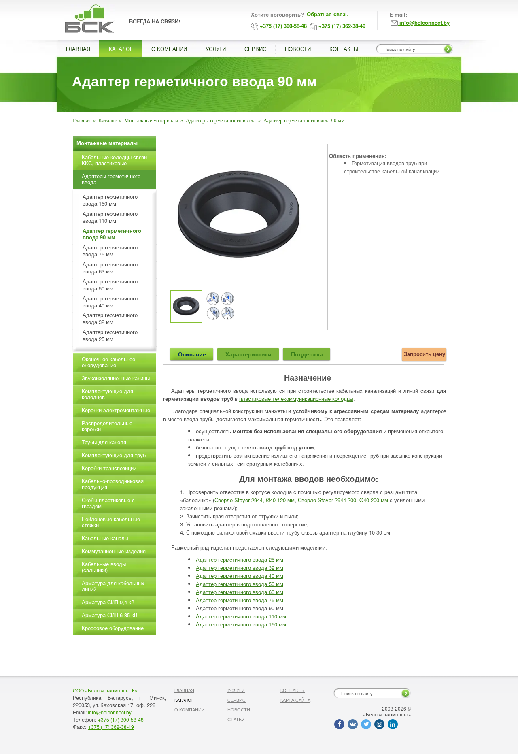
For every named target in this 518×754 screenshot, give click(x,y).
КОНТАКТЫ (344, 49)
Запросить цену (424, 354)
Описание (192, 354)
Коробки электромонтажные (116, 410)
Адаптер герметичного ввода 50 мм (239, 584)
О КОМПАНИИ (169, 49)
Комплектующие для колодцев (107, 394)
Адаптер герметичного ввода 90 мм (112, 234)
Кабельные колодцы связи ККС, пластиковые (114, 160)
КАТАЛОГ (121, 49)
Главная (82, 120)
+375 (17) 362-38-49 (111, 726)
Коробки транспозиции (109, 468)
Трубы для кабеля (104, 442)
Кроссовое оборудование (113, 628)
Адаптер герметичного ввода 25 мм (239, 559)
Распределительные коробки (107, 426)
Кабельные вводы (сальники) (104, 567)
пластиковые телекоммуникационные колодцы (296, 399)
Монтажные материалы (151, 120)
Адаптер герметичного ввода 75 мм (239, 600)
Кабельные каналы (105, 538)
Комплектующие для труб (114, 455)
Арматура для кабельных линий (113, 586)
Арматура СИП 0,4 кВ (108, 602)
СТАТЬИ (236, 719)
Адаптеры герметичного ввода (221, 120)
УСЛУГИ (216, 49)
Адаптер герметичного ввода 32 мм (239, 567)
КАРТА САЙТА (295, 699)
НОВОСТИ (298, 49)
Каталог (107, 120)
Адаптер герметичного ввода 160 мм (241, 624)
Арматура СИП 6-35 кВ (110, 615)
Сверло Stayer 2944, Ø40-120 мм (254, 500)
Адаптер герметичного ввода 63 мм (239, 592)
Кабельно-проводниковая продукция (113, 484)
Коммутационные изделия (114, 551)
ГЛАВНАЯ (78, 49)
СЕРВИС (255, 49)
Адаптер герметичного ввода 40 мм (239, 575)
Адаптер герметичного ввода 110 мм (241, 616)
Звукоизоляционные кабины (116, 378)
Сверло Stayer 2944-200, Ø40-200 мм (343, 500)
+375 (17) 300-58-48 (121, 719)
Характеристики (248, 354)
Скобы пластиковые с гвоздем (108, 503)
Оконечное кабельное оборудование (108, 362)
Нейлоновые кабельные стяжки (111, 522)
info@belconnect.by (110, 712)
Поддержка (307, 354)
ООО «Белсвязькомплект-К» (105, 690)
